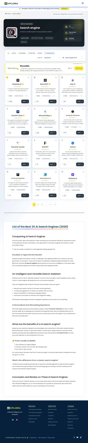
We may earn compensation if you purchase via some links (68, 14)
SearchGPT (44, 84)
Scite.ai (72, 147)
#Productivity (49, 38)
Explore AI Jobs (33, 419)
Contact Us (71, 428)
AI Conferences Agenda (35, 412)
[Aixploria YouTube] (78, 437)
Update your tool (72, 415)
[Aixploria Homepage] (12, 3)
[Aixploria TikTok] (81, 437)
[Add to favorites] (28, 77)
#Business (24, 42)
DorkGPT (45, 147)
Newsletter (32, 422)
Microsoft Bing (44, 115)
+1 (53, 96)
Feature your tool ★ (73, 419)
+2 (81, 96)
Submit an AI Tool (72, 409)
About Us (70, 425)
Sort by (40, 57)
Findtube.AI (72, 178)
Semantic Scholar (18, 147)
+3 (26, 96)
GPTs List (50, 419)
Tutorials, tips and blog (35, 409)
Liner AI (72, 84)
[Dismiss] (86, 9)
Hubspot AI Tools (52, 422)
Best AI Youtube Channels (52, 411)
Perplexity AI (16, 84)
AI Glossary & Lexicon (34, 415)
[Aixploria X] (75, 437)
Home (9, 13)
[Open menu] (82, 3)
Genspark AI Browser (73, 115)
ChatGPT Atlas (16, 115)
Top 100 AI (51, 415)
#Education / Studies (37, 38)
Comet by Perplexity (18, 178)
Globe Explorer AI (45, 178)
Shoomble (24, 66)
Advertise (70, 412)
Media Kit (70, 422)
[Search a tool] (8, 53)
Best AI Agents (52, 425)
